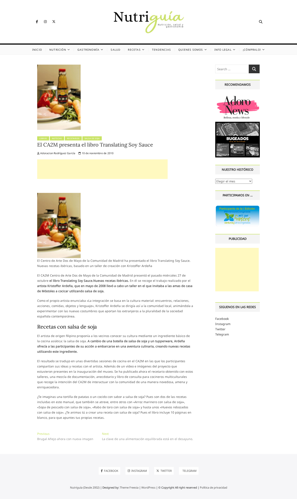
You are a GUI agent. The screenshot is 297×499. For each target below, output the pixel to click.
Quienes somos (190, 50)
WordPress (148, 487)
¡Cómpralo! (252, 50)
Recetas (134, 50)
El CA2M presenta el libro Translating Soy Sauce (95, 144)
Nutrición (57, 50)
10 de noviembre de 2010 (97, 153)
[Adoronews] (237, 96)
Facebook (222, 319)
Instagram (222, 324)
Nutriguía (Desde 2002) (85, 487)
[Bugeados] (237, 123)
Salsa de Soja (92, 138)
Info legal (223, 50)
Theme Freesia (129, 487)
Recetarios (73, 138)
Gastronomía (88, 50)
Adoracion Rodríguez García (57, 153)
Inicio (37, 50)
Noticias (57, 138)
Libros (43, 138)
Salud (115, 50)
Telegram (222, 334)
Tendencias (161, 50)
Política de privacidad (213, 487)
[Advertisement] (102, 169)
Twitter (220, 329)
